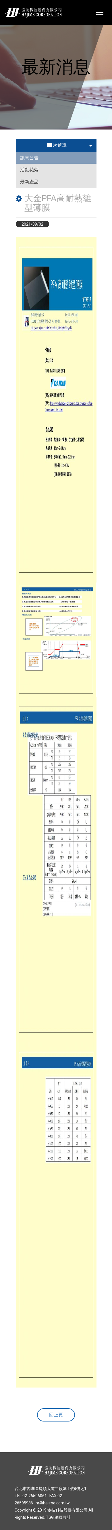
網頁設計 (63, 1517)
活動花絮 (29, 169)
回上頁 (56, 1414)
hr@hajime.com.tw (53, 1503)
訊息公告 (29, 158)
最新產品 (29, 181)
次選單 (59, 145)
